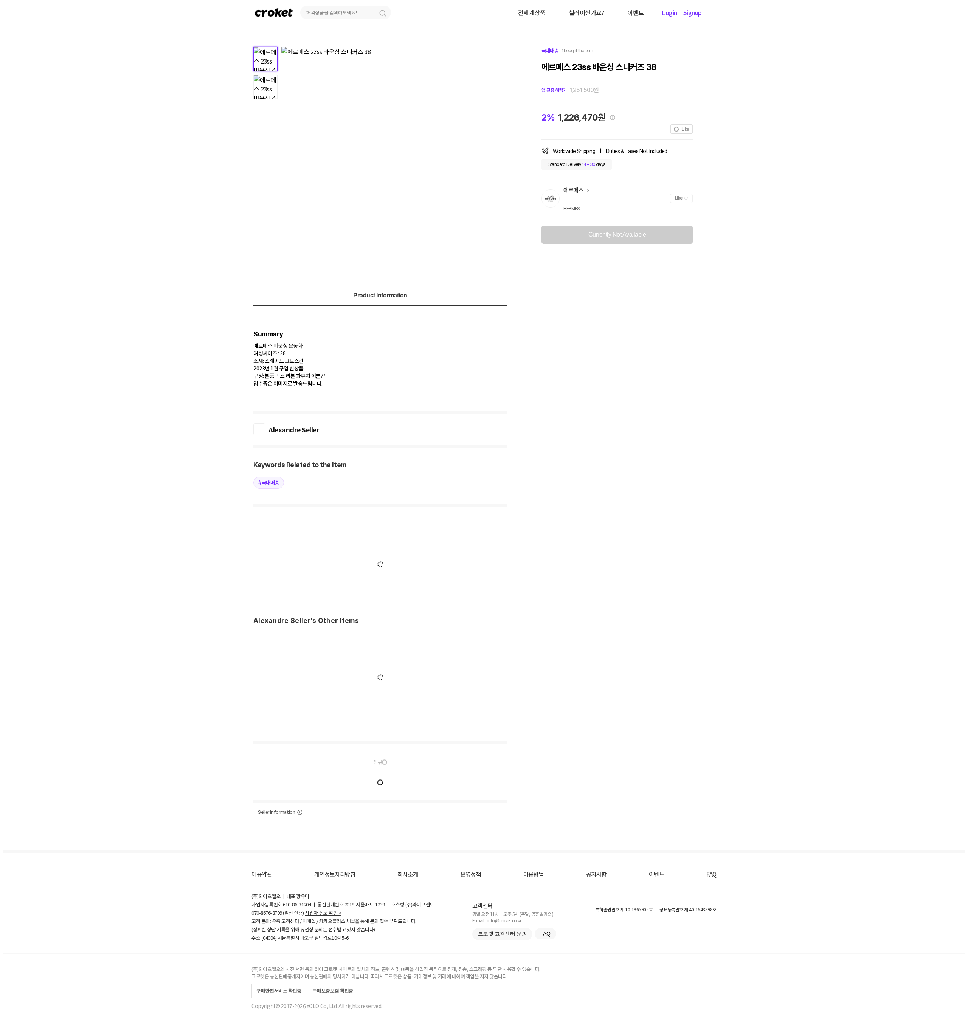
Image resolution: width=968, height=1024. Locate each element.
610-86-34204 (297, 904)
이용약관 (261, 874)
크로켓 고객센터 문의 (502, 934)
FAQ (711, 874)
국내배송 (549, 51)
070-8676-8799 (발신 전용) (277, 912)
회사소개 (407, 874)
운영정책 (470, 874)
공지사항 (596, 874)
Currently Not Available (617, 234)
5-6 (345, 937)
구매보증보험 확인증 (333, 990)
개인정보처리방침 (334, 874)
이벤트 (656, 874)
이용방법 (533, 874)
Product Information (380, 295)
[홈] (274, 12)
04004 (269, 937)
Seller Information (276, 812)
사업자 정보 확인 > (323, 912)
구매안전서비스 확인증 (278, 990)
